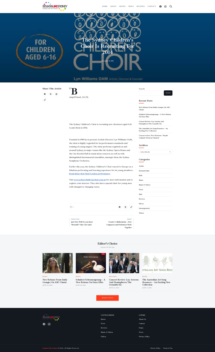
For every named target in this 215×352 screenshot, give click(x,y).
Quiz (140, 194)
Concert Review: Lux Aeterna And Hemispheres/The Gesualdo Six (123, 282)
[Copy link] (45, 100)
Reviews (141, 6)
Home (104, 6)
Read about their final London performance (89, 173)
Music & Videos (144, 185)
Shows (122, 6)
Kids (140, 175)
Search (142, 89)
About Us (142, 319)
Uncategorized (144, 208)
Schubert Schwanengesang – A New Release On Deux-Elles (90, 281)
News (131, 6)
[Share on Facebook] (45, 94)
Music (141, 180)
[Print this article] (56, 94)
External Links (144, 171)
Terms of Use (167, 348)
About (113, 6)
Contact (152, 6)
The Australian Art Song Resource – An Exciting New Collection (156, 282)
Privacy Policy (144, 337)
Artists (141, 166)
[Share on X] (50, 94)
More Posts (107, 298)
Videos (141, 213)
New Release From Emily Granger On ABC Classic (55, 281)
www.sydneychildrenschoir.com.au (90, 180)
